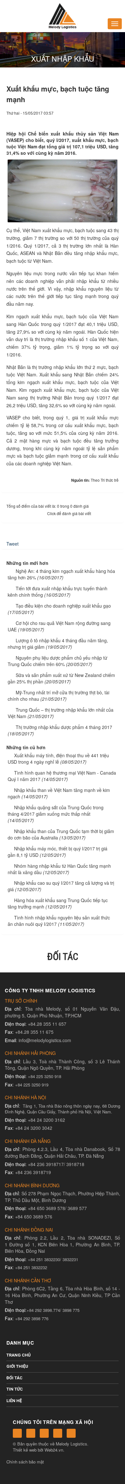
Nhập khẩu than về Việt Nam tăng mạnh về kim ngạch (59, 793)
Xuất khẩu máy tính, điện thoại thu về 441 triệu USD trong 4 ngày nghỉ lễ (58, 758)
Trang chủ (18, 1355)
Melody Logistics (71, 1444)
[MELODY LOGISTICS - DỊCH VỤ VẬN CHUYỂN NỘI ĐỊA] (62, 15)
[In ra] (103, 119)
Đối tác (14, 1377)
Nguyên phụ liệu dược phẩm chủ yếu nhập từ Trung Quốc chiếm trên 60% (57, 660)
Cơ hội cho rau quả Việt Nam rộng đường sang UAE (59, 626)
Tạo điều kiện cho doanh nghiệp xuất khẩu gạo (63, 605)
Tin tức (14, 1389)
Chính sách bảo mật (25, 1462)
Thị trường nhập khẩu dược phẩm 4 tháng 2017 (64, 727)
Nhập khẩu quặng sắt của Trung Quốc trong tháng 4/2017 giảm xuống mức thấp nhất (56, 810)
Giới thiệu (17, 1366)
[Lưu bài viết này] (114, 119)
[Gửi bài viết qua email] (92, 119)
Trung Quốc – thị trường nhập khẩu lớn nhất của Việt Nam (60, 713)
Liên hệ (14, 1400)
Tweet (12, 543)
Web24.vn (54, 1450)
